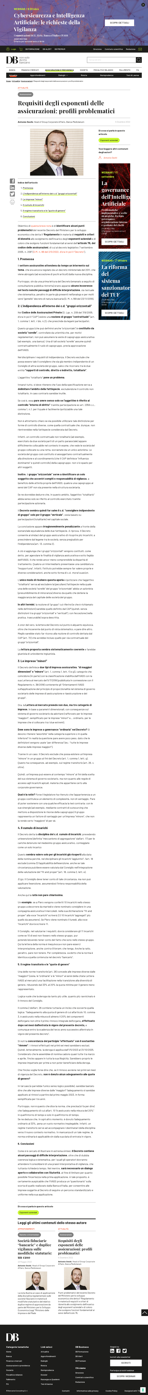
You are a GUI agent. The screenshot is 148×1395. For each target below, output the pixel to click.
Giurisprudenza (106, 75)
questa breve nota (41, 225)
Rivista (84, 75)
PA (137, 70)
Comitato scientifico (114, 49)
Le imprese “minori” (33, 199)
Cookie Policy (111, 1391)
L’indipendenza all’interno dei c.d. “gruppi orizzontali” (50, 193)
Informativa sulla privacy (87, 1391)
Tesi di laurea (47, 1384)
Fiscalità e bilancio (14, 1375)
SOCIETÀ (84, 70)
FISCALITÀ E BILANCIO (103, 70)
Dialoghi (61, 75)
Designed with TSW (133, 1391)
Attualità (13, 75)
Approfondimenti (37, 75)
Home (8, 81)
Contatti (66, 1391)
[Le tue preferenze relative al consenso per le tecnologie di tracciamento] (143, 1390)
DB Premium (60, 49)
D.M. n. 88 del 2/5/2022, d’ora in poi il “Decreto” (58, 251)
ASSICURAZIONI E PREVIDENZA (59, 70)
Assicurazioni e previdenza (18, 1365)
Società (9, 1370)
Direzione (97, 49)
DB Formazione (32, 49)
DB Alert (47, 49)
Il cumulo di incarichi (33, 204)
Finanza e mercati (14, 1361)
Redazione (130, 49)
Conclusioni (29, 216)
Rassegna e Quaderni (50, 1379)
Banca (9, 1356)
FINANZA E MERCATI (30, 70)
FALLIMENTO (124, 70)
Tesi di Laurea (132, 75)
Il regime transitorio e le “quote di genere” (44, 210)
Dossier (44, 1375)
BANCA (12, 70)
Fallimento (10, 1379)
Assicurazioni (26, 81)
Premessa (28, 187)
